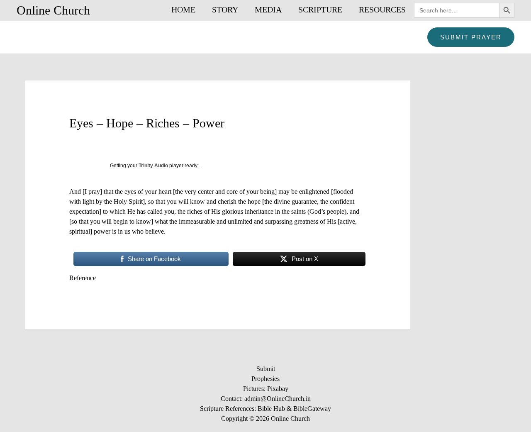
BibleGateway (312, 408)
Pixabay (277, 388)
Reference (82, 277)
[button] (470, 37)
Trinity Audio (153, 165)
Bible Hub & (275, 408)
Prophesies (265, 378)
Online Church (53, 10)
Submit (265, 368)
